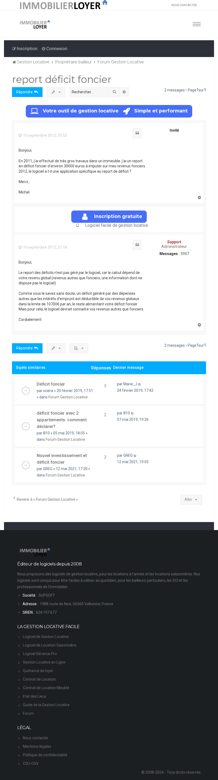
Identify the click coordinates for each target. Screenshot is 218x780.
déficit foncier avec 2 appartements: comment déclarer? (62, 419)
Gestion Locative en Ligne (44, 662)
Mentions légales (37, 746)
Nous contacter (35, 738)
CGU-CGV (31, 763)
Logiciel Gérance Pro (40, 654)
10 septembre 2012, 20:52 (44, 135)
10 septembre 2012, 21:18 (44, 247)
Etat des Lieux (34, 696)
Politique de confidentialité (45, 755)
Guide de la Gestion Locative (46, 705)
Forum (28, 713)
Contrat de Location (39, 679)
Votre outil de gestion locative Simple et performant (115, 111)
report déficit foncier (61, 79)
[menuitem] (54, 48)
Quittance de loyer (38, 671)
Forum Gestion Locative (68, 397)
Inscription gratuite (118, 216)
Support (174, 242)
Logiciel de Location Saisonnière (49, 645)
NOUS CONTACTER (183, 5)
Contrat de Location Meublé (46, 688)
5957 (185, 254)
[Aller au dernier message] (139, 384)
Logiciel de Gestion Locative (46, 636)
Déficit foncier (51, 384)
